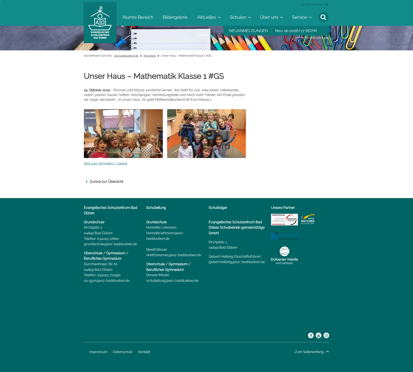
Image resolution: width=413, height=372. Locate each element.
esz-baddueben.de (126, 55)
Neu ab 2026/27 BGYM (296, 30)
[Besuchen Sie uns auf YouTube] (318, 335)
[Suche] (323, 17)
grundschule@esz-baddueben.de (110, 244)
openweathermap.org (318, 37)
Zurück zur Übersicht (106, 182)
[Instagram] (326, 335)
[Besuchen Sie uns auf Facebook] (311, 335)
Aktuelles (149, 55)
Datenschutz (123, 352)
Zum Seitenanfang (309, 352)
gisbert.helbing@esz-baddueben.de (237, 262)
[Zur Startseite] (100, 22)
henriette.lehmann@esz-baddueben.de (165, 236)
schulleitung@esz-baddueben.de (172, 281)
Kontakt (144, 352)
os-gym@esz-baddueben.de (106, 281)
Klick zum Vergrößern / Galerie (105, 163)
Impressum (98, 352)
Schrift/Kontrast (312, 4)
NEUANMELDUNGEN (248, 30)
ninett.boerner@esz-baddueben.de (173, 255)
